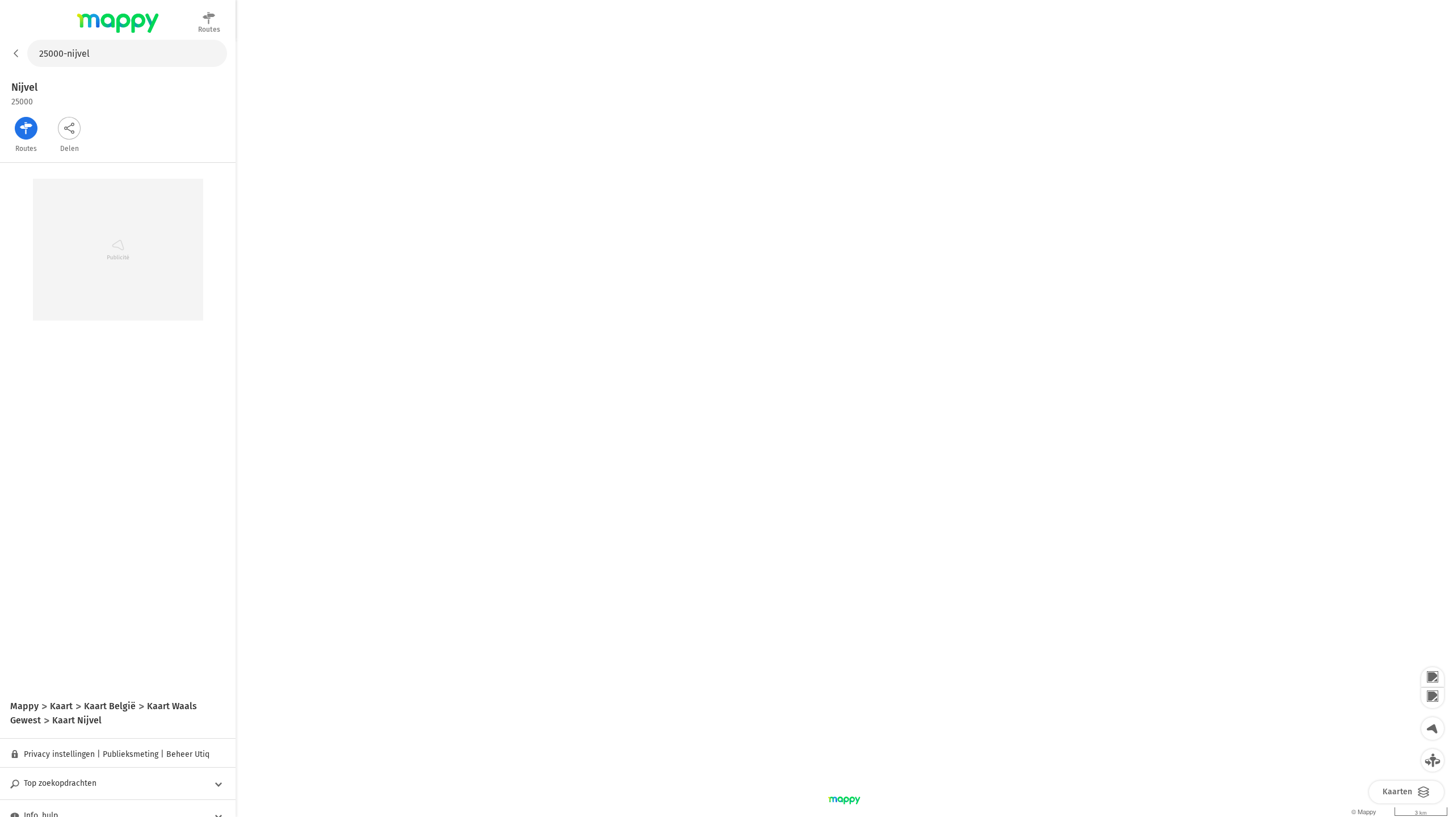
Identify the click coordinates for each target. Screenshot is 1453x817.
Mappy (118, 33)
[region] (844, 428)
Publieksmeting (130, 754)
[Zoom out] (1432, 698)
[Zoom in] (1432, 677)
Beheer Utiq (187, 754)
